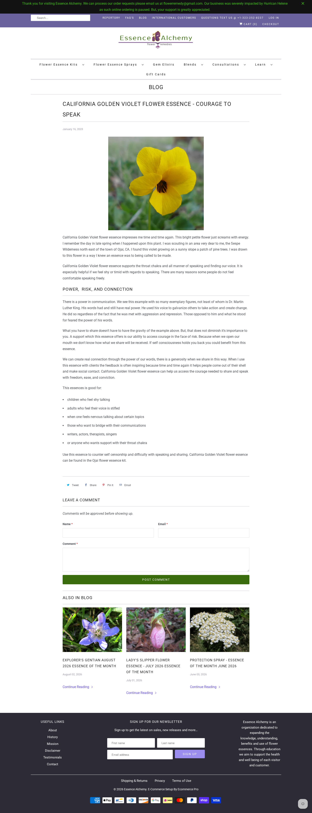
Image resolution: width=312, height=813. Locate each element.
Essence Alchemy (135, 789)
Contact (52, 764)
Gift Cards (156, 74)
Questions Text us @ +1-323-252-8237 (232, 17)
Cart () (250, 24)
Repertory (111, 17)
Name (68, 524)
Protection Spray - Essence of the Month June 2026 (217, 663)
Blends (191, 64)
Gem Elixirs (163, 64)
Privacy (160, 781)
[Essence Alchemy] (156, 43)
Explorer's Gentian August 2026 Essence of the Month (89, 663)
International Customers (174, 17)
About (52, 730)
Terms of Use (181, 781)
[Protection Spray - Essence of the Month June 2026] (219, 629)
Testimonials (52, 757)
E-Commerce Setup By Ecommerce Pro (173, 789)
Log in (274, 17)
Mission (52, 744)
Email (163, 524)
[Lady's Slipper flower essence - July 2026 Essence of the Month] (156, 629)
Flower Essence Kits (59, 64)
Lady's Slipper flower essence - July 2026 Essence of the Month (153, 666)
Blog (143, 17)
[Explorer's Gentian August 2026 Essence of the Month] (92, 629)
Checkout (270, 24)
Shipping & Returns (134, 781)
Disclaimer (52, 751)
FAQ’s (129, 17)
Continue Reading (76, 687)
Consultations (227, 64)
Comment (70, 543)
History (52, 737)
